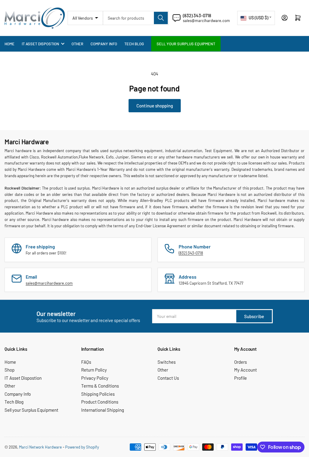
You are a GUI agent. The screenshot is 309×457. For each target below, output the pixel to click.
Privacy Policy (94, 378)
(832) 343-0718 (197, 15)
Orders (240, 362)
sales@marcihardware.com (206, 20)
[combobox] (136, 18)
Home (9, 43)
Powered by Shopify (82, 447)
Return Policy (94, 369)
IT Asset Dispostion (40, 43)
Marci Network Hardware (40, 447)
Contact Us (168, 378)
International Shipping (102, 410)
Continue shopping (154, 105)
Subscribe (254, 316)
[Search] (160, 18)
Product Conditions (99, 401)
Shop (9, 369)
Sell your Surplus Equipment (186, 43)
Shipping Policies (98, 394)
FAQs (86, 362)
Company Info (104, 43)
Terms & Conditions (100, 385)
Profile (240, 378)
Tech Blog (134, 43)
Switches (167, 362)
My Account (245, 369)
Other (77, 43)
